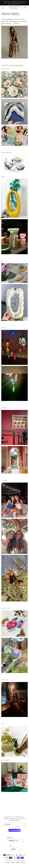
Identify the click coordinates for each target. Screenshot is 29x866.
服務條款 (18, 862)
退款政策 (8, 862)
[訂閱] (24, 824)
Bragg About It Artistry (12, 860)
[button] (3, 7)
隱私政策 (13, 862)
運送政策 (24, 862)
